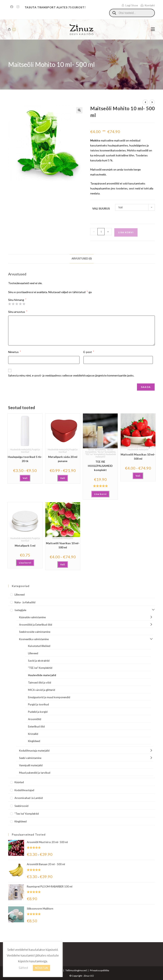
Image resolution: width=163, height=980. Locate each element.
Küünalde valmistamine (32, 617)
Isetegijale (20, 610)
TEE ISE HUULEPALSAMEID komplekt (100, 466)
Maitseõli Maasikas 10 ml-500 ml (138, 456)
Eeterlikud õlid (36, 726)
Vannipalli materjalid (31, 765)
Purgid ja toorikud (38, 704)
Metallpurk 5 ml (25, 545)
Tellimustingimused (76, 970)
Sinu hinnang (17, 299)
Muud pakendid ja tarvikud (34, 772)
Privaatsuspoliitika (99, 970)
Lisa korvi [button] (100, 493)
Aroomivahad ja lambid (29, 798)
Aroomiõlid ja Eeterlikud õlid (35, 624)
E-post (88, 352)
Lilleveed (20, 594)
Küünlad (19, 782)
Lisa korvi (126, 232)
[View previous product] (145, 102)
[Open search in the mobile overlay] (132, 13)
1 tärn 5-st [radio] (9, 303)
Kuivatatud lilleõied (39, 645)
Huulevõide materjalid (20, 449)
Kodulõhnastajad (24, 790)
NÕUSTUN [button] (41, 967)
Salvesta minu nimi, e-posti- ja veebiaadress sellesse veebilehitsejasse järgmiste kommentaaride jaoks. (71, 375)
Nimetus (14, 352)
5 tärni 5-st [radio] (23, 303)
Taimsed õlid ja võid (39, 682)
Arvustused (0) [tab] (82, 258)
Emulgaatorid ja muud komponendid (49, 697)
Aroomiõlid (34, 719)
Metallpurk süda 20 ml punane (62, 459)
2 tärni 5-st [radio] (13, 303)
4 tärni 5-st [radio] (20, 303)
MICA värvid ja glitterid (41, 689)
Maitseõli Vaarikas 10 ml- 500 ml (63, 545)
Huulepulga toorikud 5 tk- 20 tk (25, 459)
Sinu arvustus (17, 311)
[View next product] (152, 102)
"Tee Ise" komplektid (96, 449)
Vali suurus (101, 208)
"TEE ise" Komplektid (95, 454)
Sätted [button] (23, 967)
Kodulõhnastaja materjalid (34, 750)
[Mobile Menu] (153, 29)
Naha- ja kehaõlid (25, 602)
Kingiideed (34, 741)
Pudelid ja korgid (38, 711)
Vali (25, 478)
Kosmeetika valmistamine (34, 639)
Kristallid (33, 733)
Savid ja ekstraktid (38, 660)
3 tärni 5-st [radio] (16, 303)
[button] (79, 110)
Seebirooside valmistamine (34, 631)
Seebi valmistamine (30, 758)
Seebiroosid (21, 805)
